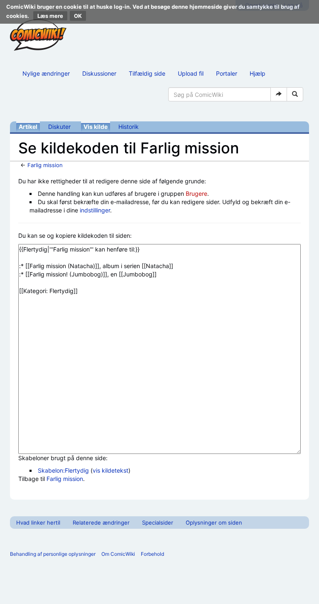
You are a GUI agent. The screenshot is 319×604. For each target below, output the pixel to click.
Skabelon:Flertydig (63, 470)
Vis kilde (95, 126)
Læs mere (50, 15)
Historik (128, 126)
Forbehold (152, 554)
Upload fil (191, 73)
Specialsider (157, 522)
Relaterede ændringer (101, 522)
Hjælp (257, 73)
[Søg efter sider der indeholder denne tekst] (295, 94)
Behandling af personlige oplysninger (53, 554)
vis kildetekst (110, 470)
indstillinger (95, 210)
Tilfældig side (147, 73)
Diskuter (59, 126)
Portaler (226, 73)
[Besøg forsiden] (38, 35)
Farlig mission (45, 165)
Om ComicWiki (118, 554)
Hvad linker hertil (38, 522)
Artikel (28, 126)
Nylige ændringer (46, 73)
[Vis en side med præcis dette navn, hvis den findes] (278, 94)
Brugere (196, 193)
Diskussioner (99, 73)
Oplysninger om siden (214, 522)
